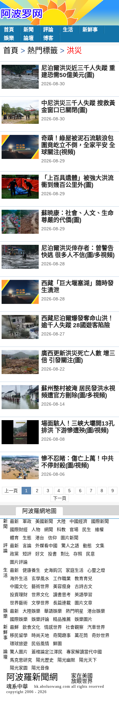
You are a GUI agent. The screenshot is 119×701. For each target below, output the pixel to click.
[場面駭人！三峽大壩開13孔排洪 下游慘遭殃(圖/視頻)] (29, 432)
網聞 (48, 529)
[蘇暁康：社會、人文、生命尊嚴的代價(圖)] (29, 222)
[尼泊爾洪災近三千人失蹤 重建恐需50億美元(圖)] (29, 77)
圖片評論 (19, 562)
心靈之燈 (96, 570)
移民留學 (19, 635)
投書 (52, 553)
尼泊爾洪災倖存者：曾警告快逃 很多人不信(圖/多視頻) (78, 251)
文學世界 (40, 602)
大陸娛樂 (31, 610)
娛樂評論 (40, 618)
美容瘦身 (62, 586)
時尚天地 (40, 635)
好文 (39, 553)
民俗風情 (40, 643)
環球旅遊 (19, 643)
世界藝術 (19, 602)
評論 (48, 29)
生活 (68, 29)
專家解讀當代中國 (84, 651)
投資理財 (19, 594)
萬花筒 (81, 635)
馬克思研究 (21, 659)
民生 (86, 529)
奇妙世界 (100, 635)
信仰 (52, 537)
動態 (87, 545)
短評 (27, 553)
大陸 (61, 521)
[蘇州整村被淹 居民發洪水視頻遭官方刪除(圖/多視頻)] (29, 397)
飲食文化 (31, 627)
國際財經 (19, 529)
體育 (14, 537)
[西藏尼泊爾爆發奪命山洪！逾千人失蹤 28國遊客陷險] (29, 327)
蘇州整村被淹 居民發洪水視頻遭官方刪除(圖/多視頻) (78, 392)
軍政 (27, 521)
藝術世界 (40, 586)
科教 (61, 529)
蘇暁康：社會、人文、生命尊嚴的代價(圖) (77, 216)
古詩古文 (83, 586)
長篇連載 (62, 602)
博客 (48, 38)
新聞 (28, 29)
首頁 (9, 29)
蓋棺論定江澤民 (47, 651)
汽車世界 (96, 627)
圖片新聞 (69, 537)
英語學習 (83, 594)
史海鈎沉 (53, 570)
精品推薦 (62, 618)
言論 (27, 545)
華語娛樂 (53, 610)
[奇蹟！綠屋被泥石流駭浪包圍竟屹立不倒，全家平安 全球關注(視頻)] (29, 147)
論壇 (28, 38)
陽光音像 (40, 667)
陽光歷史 (45, 659)
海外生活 (19, 578)
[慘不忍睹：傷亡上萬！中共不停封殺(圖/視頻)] (29, 467)
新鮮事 (90, 29)
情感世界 (53, 627)
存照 (77, 553)
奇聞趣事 (62, 635)
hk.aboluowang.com (52, 686)
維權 (99, 529)
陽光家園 (19, 667)
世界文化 (40, 594)
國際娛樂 (19, 618)
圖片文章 (83, 602)
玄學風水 (40, 578)
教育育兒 (83, 578)
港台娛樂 (96, 610)
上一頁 (11, 490)
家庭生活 (74, 570)
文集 (100, 545)
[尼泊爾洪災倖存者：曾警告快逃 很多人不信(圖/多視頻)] (29, 257)
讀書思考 (62, 594)
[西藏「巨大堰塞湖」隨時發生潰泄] (29, 292)
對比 (65, 553)
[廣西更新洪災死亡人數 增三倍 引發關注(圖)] (29, 362)
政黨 (14, 553)
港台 (39, 537)
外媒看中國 (46, 545)
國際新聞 (100, 521)
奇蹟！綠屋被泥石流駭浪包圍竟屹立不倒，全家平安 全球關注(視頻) (78, 145)
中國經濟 (78, 521)
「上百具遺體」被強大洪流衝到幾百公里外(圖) (77, 181)
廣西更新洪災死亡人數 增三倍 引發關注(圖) (78, 357)
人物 (35, 529)
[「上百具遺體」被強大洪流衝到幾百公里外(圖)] (29, 187)
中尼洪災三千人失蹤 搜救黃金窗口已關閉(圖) (78, 106)
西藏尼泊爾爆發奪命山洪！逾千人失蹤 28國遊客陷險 (77, 322)
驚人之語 (70, 545)
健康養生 (31, 570)
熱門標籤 (42, 50)
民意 (90, 553)
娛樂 (9, 38)
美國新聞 (44, 521)
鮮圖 (57, 643)
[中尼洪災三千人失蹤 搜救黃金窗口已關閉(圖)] (29, 112)
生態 (27, 537)
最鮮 (14, 627)
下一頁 (59, 498)
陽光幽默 (66, 659)
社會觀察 (74, 627)
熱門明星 (74, 610)
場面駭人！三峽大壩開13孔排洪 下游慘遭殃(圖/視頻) (78, 427)
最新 (14, 521)
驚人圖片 (19, 651)
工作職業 (62, 578)
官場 (73, 529)
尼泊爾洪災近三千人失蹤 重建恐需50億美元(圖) (78, 71)
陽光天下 (88, 659)
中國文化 (19, 586)
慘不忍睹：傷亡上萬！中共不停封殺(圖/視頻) (77, 462)
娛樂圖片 (83, 618)
